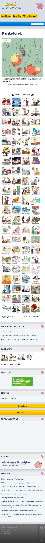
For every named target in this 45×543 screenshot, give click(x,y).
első (4, 316)
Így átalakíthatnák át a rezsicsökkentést (14, 332)
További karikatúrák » (11, 364)
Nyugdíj (5, 457)
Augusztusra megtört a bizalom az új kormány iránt (18, 486)
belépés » (4, 398)
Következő (26, 94)
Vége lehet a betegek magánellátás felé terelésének (19, 335)
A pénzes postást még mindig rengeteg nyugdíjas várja (20, 339)
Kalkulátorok (6, 16)
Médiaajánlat (6, 533)
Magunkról (5, 529)
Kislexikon (22, 406)
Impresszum (6, 531)
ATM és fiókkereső (30, 16)
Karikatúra (6, 349)
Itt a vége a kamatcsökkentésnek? (12, 498)
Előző (17, 94)
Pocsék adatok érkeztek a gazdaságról (14, 494)
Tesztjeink (17, 16)
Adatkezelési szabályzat (9, 527)
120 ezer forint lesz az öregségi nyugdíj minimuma (18, 483)
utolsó (4, 317)
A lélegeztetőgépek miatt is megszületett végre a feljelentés (22, 501)
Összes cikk (22, 412)
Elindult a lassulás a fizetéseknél (12, 479)
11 (29, 316)
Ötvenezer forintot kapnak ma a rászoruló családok (18, 511)
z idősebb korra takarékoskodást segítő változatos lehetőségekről (15, 464)
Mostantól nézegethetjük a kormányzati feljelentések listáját (22, 490)
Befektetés (6, 372)
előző (9, 316)
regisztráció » (14, 398)
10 (26, 316)
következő (34, 316)
